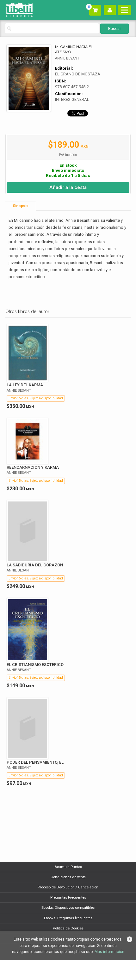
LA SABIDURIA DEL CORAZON (35, 565)
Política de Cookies (68, 928)
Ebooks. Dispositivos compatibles (68, 908)
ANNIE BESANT (67, 58)
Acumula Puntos (68, 867)
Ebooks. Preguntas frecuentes (68, 918)
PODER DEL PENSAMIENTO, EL (35, 762)
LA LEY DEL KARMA (25, 384)
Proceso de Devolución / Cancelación (68, 887)
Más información (109, 951)
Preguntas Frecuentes (68, 897)
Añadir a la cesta (68, 187)
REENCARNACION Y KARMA (33, 467)
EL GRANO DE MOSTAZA (77, 74)
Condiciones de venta (68, 877)
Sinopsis (20, 206)
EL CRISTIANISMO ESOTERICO (35, 664)
